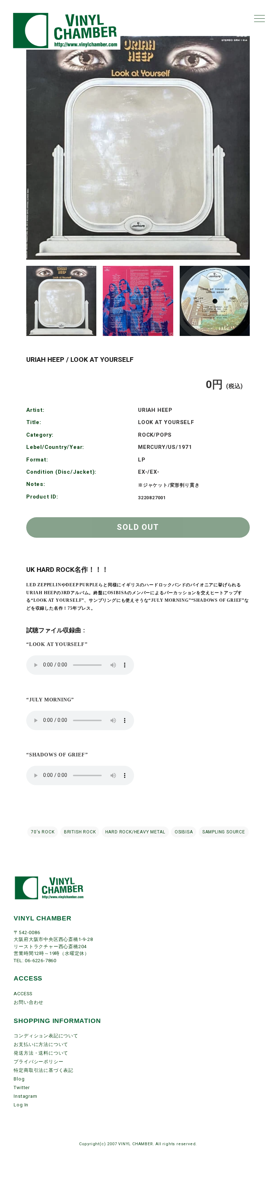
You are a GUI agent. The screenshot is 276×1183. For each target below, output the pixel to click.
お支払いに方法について (41, 1044)
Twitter (22, 1087)
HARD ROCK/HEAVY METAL (135, 832)
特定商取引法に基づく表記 (43, 1070)
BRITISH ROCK (80, 832)
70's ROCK (42, 832)
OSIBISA (184, 832)
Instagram (25, 1096)
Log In (21, 1104)
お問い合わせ (28, 1002)
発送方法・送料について (41, 1053)
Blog (19, 1078)
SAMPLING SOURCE (223, 832)
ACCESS (23, 993)
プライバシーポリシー (38, 1061)
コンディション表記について (46, 1035)
